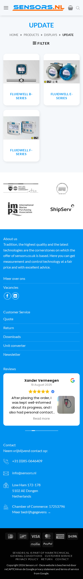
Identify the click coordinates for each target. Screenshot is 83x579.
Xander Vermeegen (41, 380)
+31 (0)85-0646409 (27, 461)
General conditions (26, 555)
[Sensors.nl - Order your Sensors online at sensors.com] (38, 8)
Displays (50, 35)
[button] (6, 7)
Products (31, 35)
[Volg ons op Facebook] (7, 296)
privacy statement (45, 569)
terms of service (70, 569)
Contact (62, 559)
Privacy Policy (27, 559)
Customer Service (59, 555)
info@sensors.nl (24, 473)
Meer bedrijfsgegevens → (31, 512)
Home (14, 35)
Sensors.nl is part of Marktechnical (41, 552)
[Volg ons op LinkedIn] (15, 296)
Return (47, 559)
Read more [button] (41, 419)
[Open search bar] (78, 8)
